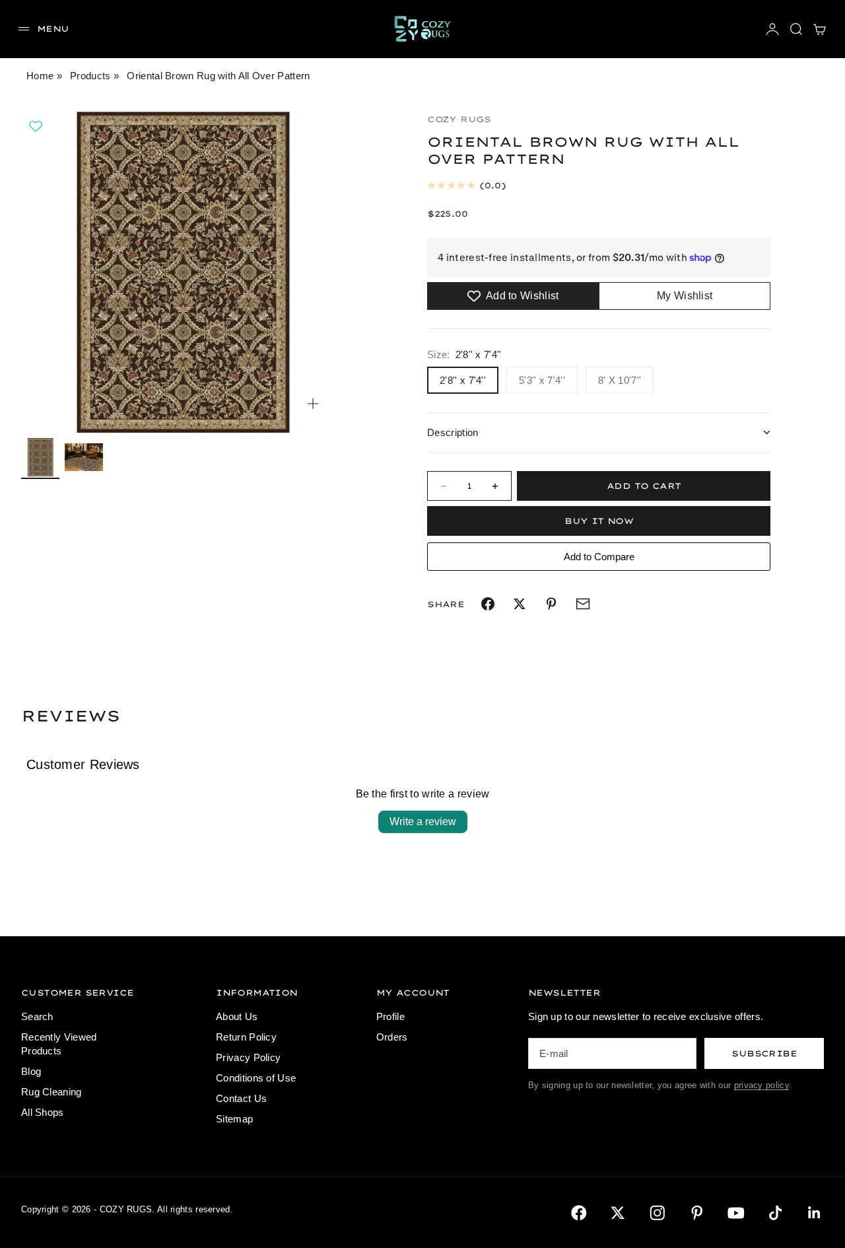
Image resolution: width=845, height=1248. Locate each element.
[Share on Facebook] (488, 604)
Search (37, 1016)
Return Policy (246, 1037)
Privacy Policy (248, 1057)
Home (39, 75)
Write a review (422, 821)
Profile (390, 1016)
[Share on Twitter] (519, 604)
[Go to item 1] (40, 457)
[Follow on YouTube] (736, 1213)
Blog (31, 1071)
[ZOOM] (313, 403)
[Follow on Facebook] (579, 1213)
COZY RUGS (459, 119)
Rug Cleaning (51, 1091)
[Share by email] (583, 604)
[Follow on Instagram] (657, 1213)
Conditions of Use (256, 1077)
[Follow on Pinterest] (697, 1213)
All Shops (42, 1112)
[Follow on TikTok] (775, 1213)
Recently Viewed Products (59, 1043)
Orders (392, 1037)
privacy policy (761, 1085)
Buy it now (598, 521)
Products (90, 75)
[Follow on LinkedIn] (814, 1213)
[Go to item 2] (84, 456)
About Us (236, 1016)
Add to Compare (599, 556)
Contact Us (241, 1098)
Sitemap (234, 1118)
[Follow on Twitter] (618, 1213)
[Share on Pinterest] (551, 604)
